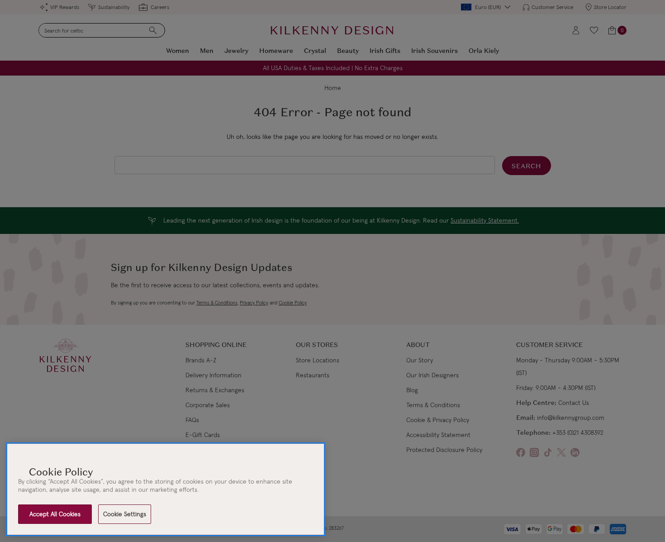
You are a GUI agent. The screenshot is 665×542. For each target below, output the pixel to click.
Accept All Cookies (55, 514)
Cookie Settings (124, 514)
